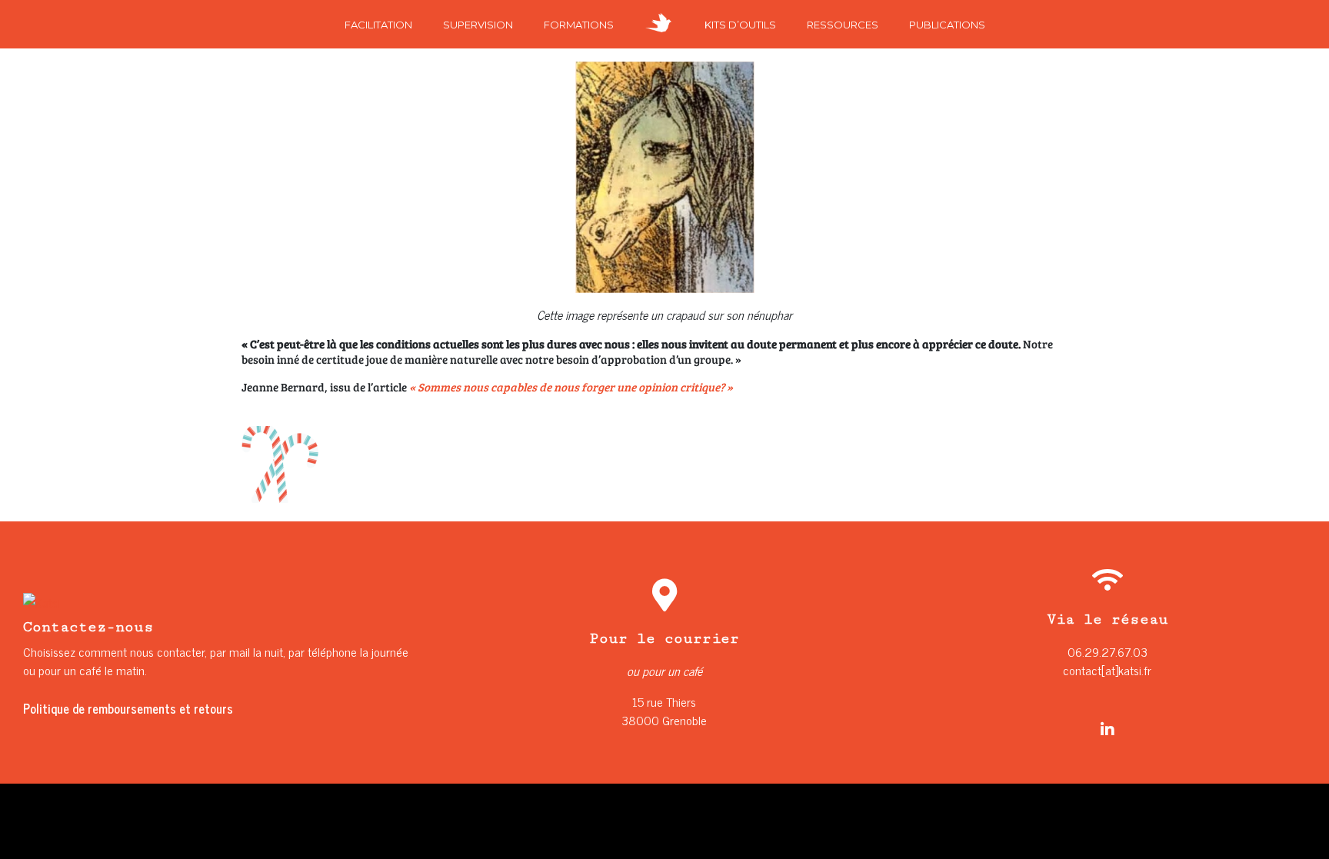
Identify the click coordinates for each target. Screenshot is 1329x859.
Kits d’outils (740, 24)
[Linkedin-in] (1107, 729)
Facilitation (378, 24)
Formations (579, 24)
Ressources (842, 24)
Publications (947, 24)
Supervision (478, 24)
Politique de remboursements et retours (128, 708)
